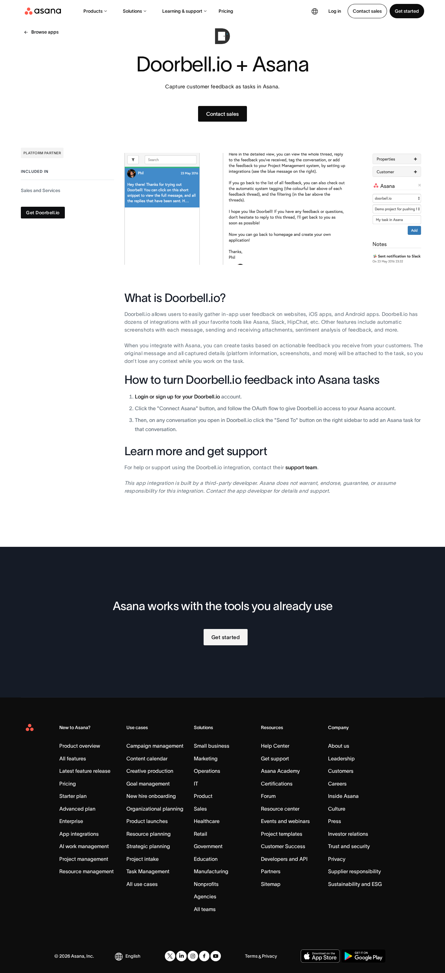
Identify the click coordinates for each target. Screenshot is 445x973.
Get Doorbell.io (43, 213)
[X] (170, 956)
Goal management (148, 783)
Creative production (149, 771)
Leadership (341, 758)
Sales (200, 809)
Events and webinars (285, 821)
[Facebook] (204, 956)
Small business (211, 746)
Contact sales (367, 11)
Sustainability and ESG (355, 884)
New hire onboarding (151, 796)
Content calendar (146, 758)
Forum (268, 796)
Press (334, 821)
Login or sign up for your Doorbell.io (177, 396)
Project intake (142, 859)
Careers (337, 783)
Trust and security (349, 846)
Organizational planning (154, 809)
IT (196, 783)
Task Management (147, 871)
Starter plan (73, 796)
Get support (275, 758)
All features (72, 758)
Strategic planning (148, 846)
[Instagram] (193, 956)
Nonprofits (206, 884)
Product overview (79, 746)
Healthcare (207, 821)
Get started (407, 11)
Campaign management (154, 746)
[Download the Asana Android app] (363, 956)
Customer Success (283, 846)
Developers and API (284, 859)
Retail (200, 834)
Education (206, 859)
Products (93, 11)
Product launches (147, 821)
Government (208, 846)
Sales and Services (40, 190)
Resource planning (148, 834)
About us (338, 746)
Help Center (275, 746)
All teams (205, 909)
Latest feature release (84, 771)
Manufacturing (211, 871)
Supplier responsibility (354, 871)
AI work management (84, 846)
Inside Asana (343, 796)
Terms (251, 956)
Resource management (86, 871)
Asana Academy (280, 771)
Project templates (281, 834)
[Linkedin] (181, 956)
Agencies (205, 896)
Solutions (132, 11)
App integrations (79, 834)
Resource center (280, 809)
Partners (270, 871)
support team (301, 467)
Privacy (336, 859)
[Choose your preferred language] (315, 11)
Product (203, 796)
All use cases (142, 884)
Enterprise (71, 821)
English (132, 956)
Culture (336, 809)
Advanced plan (77, 809)
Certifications (277, 783)
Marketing (206, 758)
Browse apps (45, 32)
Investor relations (348, 834)
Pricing (226, 11)
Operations (207, 771)
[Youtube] (215, 956)
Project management (83, 859)
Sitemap (270, 884)
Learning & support (182, 11)
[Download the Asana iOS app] (320, 956)
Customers (340, 771)
